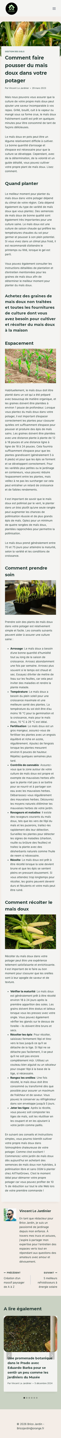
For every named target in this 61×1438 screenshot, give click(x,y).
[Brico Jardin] (11, 8)
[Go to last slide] (9, 1355)
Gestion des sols (15, 51)
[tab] (24, 1398)
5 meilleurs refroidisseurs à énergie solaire (47, 1279)
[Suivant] (52, 1355)
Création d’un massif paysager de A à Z (14, 1279)
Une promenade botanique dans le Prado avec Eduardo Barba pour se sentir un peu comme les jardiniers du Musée (30, 1367)
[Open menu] (54, 8)
